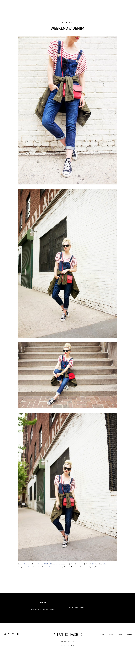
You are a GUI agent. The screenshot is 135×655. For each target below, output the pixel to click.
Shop (120, 634)
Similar (95, 564)
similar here (57, 564)
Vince (105, 564)
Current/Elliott (44, 564)
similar (81, 564)
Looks (111, 634)
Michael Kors (54, 567)
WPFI (72, 645)
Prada (30, 567)
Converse (27, 564)
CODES (129, 634)
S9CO (67, 645)
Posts (102, 634)
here (67, 564)
